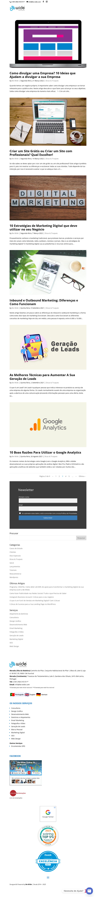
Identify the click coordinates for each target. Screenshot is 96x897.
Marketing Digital (16, 639)
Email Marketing (16, 628)
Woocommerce (15, 574)
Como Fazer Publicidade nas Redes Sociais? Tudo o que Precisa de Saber (38, 593)
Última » (82, 476)
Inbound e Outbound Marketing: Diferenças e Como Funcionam (44, 302)
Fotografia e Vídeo (18, 723)
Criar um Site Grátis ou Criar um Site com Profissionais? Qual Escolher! (41, 153)
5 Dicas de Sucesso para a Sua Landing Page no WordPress (33, 604)
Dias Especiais (15, 556)
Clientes (13, 552)
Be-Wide (15, 81)
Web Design (14, 646)
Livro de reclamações (16, 798)
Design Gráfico (15, 621)
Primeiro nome (24, 497)
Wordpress (14, 577)
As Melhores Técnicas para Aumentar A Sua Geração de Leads (42, 377)
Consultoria (14, 617)
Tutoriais (13, 570)
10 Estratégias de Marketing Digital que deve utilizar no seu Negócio (43, 227)
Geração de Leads (17, 635)
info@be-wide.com (22, 684)
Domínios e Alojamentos (20, 717)
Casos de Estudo (16, 548)
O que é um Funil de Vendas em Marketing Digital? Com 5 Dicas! (35, 600)
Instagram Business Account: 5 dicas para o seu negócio (32, 597)
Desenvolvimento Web (18, 624)
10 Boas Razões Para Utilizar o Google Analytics (45, 452)
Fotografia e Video (17, 632)
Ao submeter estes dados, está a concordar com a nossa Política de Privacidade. (49, 513)
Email (20, 505)
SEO (11, 643)
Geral (12, 563)
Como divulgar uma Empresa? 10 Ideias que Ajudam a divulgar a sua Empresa (43, 75)
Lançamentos (15, 566)
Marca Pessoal (16, 729)
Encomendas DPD (18, 746)
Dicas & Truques (52, 81)
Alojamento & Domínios (19, 614)
